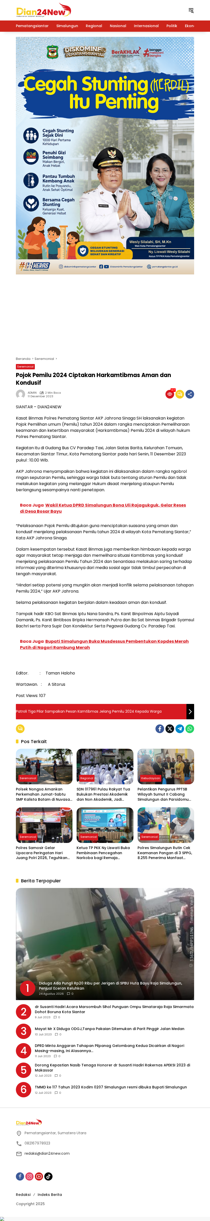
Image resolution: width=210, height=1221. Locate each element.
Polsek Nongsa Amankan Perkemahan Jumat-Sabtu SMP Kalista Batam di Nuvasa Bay (43, 794)
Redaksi (23, 1194)
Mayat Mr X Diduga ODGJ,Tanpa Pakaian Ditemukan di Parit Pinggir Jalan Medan (109, 1028)
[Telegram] (179, 728)
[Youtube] (39, 1176)
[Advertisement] (105, 313)
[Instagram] (29, 1176)
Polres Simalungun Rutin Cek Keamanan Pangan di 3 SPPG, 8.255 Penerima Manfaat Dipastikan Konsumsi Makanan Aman (165, 853)
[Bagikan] (189, 394)
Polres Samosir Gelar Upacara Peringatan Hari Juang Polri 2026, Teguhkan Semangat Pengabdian (41, 853)
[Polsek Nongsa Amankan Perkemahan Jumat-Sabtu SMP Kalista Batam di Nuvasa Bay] (44, 766)
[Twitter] (169, 728)
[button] (191, 10)
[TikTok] (48, 1176)
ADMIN (32, 392)
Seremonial (25, 367)
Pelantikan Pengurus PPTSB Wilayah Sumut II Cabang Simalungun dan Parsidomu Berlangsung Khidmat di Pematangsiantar (163, 794)
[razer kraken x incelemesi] (105, 1219)
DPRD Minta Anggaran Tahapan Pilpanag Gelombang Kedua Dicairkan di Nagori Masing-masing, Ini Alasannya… (109, 1048)
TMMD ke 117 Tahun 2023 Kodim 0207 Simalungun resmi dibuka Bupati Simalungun (111, 1087)
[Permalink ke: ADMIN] (22, 394)
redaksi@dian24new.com (47, 1153)
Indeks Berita (50, 1194)
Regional (86, 778)
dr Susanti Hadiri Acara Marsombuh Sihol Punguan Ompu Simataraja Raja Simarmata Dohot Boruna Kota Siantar (114, 1009)
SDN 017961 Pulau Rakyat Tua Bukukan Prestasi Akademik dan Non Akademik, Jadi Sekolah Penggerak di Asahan (104, 794)
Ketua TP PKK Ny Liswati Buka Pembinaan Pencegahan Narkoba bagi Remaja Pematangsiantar (103, 853)
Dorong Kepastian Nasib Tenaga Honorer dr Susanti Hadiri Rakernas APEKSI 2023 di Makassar (112, 1068)
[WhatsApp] (189, 728)
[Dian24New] (44, 10)
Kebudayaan (150, 778)
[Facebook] (159, 728)
